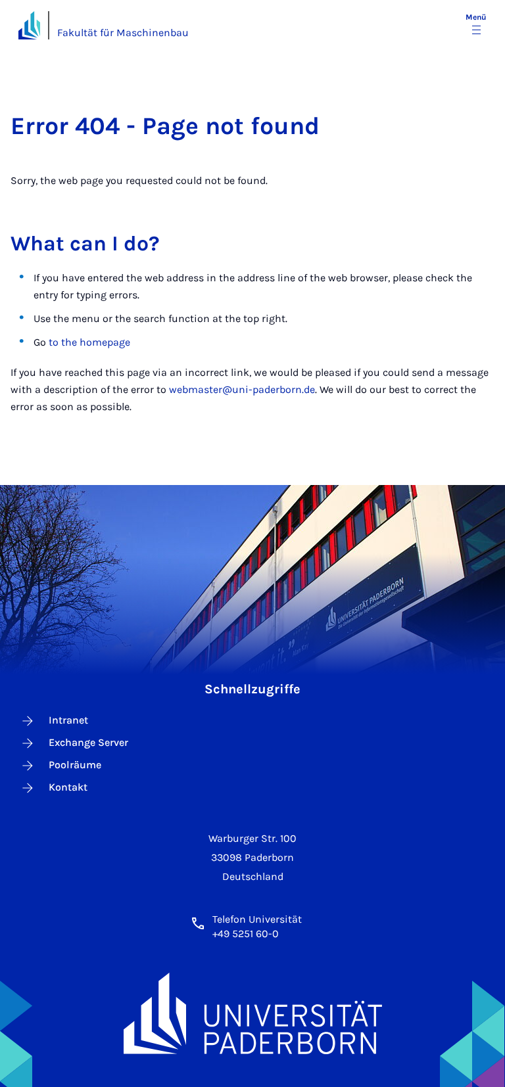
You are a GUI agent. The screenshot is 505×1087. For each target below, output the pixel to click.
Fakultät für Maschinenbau (123, 32)
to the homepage (89, 342)
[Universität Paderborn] (252, 1013)
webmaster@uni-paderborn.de (242, 389)
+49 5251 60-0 (245, 933)
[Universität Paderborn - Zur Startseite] (29, 25)
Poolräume (75, 764)
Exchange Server (88, 742)
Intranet (68, 720)
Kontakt (68, 787)
